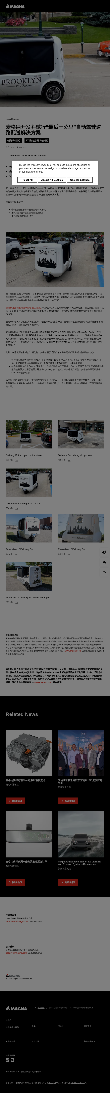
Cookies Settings (80, 180)
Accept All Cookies (52, 180)
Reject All (27, 180)
